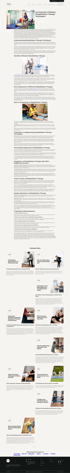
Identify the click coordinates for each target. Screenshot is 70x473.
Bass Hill (24, 453)
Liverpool (45, 453)
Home (29, 4)
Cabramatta (16, 455)
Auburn (39, 453)
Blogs (49, 4)
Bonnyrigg (17, 453)
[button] (33, 4)
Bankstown (31, 453)
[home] (8, 4)
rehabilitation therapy (32, 88)
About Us (45, 4)
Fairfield (53, 453)
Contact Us (53, 4)
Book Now (60, 4)
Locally (62, 463)
